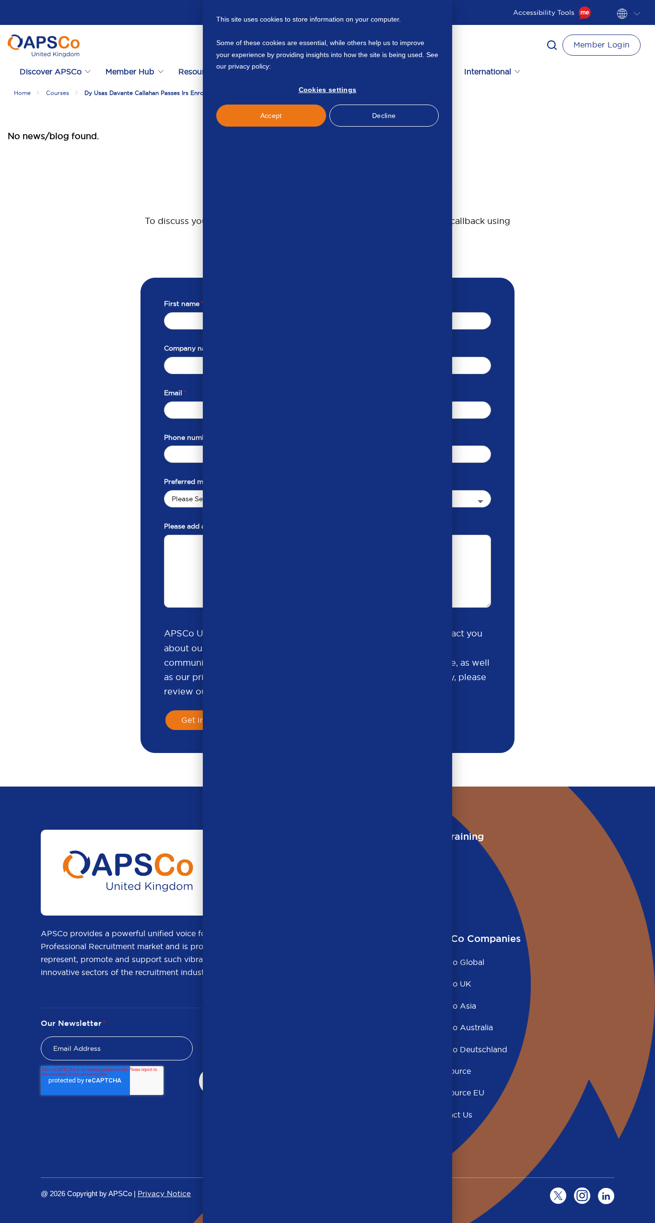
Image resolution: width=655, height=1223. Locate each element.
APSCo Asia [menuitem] (453, 1006)
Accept (271, 115)
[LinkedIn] (606, 1196)
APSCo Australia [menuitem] (462, 1027)
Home (22, 92)
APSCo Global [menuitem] (457, 962)
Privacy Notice (164, 1193)
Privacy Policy (294, 66)
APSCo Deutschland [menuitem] (469, 1049)
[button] (551, 45)
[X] (558, 1196)
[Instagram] (582, 1196)
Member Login (601, 44)
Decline (384, 115)
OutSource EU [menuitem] (457, 1092)
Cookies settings (328, 90)
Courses (57, 92)
